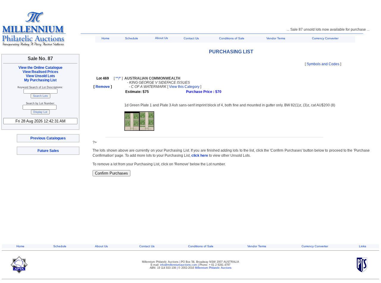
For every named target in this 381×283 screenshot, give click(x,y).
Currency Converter (325, 38)
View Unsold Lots (40, 76)
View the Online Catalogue (40, 68)
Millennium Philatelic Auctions (213, 267)
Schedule (131, 38)
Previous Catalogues (48, 138)
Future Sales (48, 151)
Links (362, 246)
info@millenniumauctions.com (179, 264)
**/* (118, 78)
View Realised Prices (40, 72)
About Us (161, 38)
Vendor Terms (275, 38)
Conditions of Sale (231, 38)
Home (106, 38)
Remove (103, 87)
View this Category (184, 87)
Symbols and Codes (323, 64)
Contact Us (191, 38)
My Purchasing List (40, 80)
